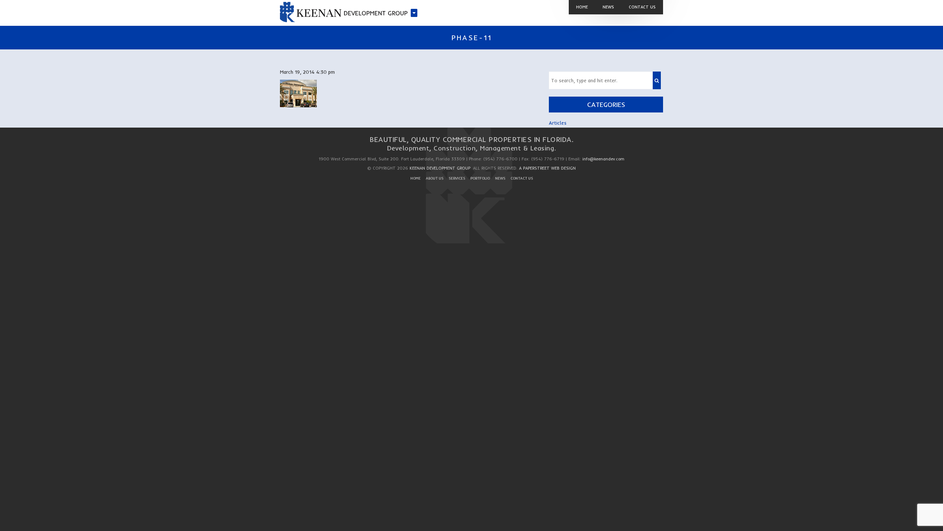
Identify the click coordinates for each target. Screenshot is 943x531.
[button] (657, 80)
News (500, 178)
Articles (558, 123)
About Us (435, 178)
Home (415, 178)
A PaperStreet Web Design (547, 168)
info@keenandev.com (603, 159)
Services (457, 178)
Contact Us (522, 178)
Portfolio (480, 178)
